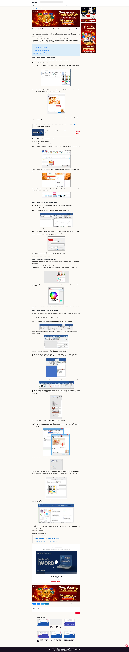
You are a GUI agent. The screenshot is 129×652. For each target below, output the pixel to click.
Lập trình (39, 5)
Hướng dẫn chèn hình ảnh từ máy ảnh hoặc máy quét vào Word (46, 538)
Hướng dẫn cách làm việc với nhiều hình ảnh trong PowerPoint (46, 541)
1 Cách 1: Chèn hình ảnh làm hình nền (40, 47)
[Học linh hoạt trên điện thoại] (89, 14)
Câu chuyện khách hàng (90, 5)
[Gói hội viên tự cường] (89, 38)
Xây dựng (65, 5)
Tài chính (61, 5)
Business (73, 5)
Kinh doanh (83, 5)
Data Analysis (44, 5)
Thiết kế (57, 5)
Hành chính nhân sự (51, 5)
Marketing (77, 5)
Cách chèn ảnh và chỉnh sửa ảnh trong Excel (43, 535)
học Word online (75, 124)
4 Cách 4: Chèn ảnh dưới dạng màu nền (40, 52)
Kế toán (69, 5)
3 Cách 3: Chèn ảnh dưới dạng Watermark (41, 50)
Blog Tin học (34, 5)
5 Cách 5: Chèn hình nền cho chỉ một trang (41, 53)
